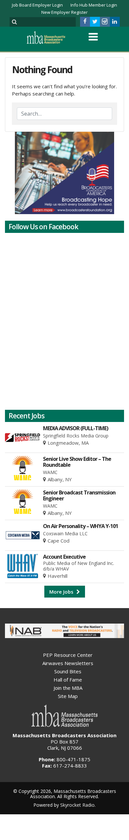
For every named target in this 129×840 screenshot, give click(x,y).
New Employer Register (64, 12)
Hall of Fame (68, 679)
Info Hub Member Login (93, 5)
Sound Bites (67, 671)
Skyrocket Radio (77, 805)
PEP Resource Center (68, 655)
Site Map (68, 696)
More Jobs (62, 591)
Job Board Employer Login (37, 5)
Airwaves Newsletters (67, 663)
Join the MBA (68, 688)
